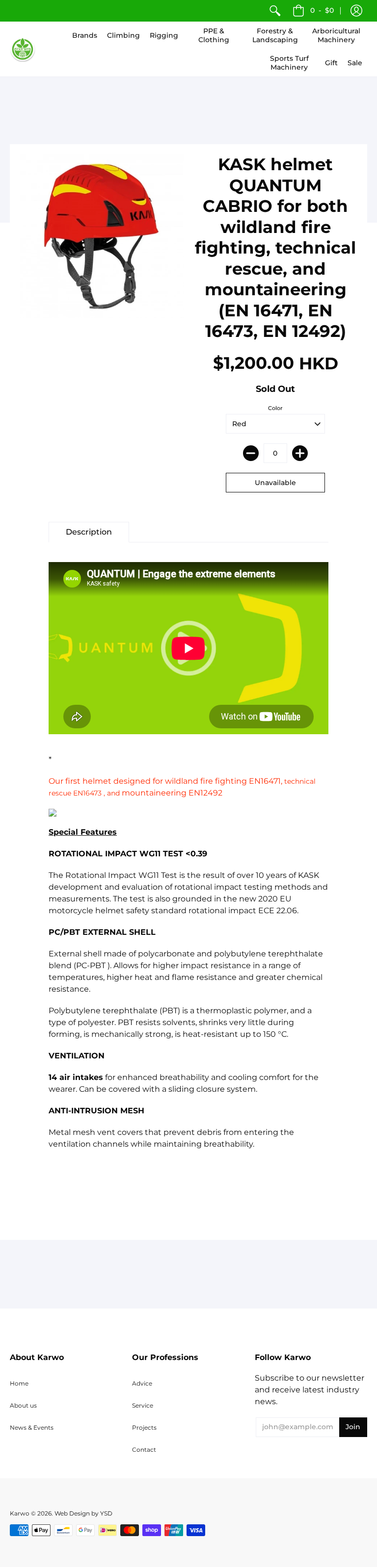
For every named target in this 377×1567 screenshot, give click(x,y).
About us (23, 1405)
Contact (144, 1449)
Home (19, 1383)
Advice (142, 1383)
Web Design (72, 1513)
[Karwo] (22, 49)
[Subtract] (251, 453)
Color (275, 408)
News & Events (32, 1427)
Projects (144, 1427)
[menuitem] (275, 11)
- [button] (322, 10)
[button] (356, 11)
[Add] (300, 453)
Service (142, 1405)
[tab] (89, 532)
